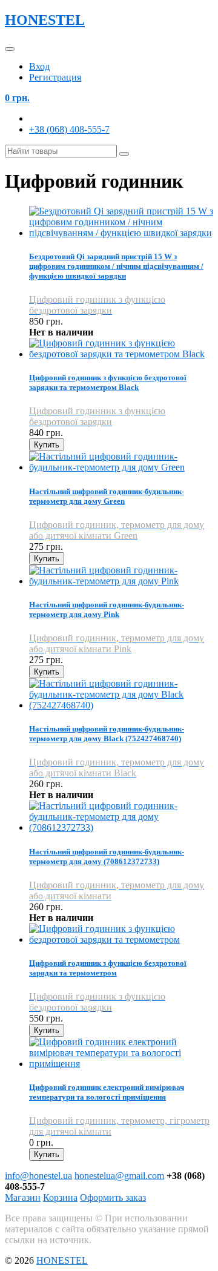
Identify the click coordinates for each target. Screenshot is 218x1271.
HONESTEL (45, 20)
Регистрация (55, 77)
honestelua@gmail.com (119, 1175)
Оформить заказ (113, 1197)
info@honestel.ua (38, 1175)
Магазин (23, 1197)
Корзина (60, 1197)
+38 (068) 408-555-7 (69, 129)
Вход (39, 66)
